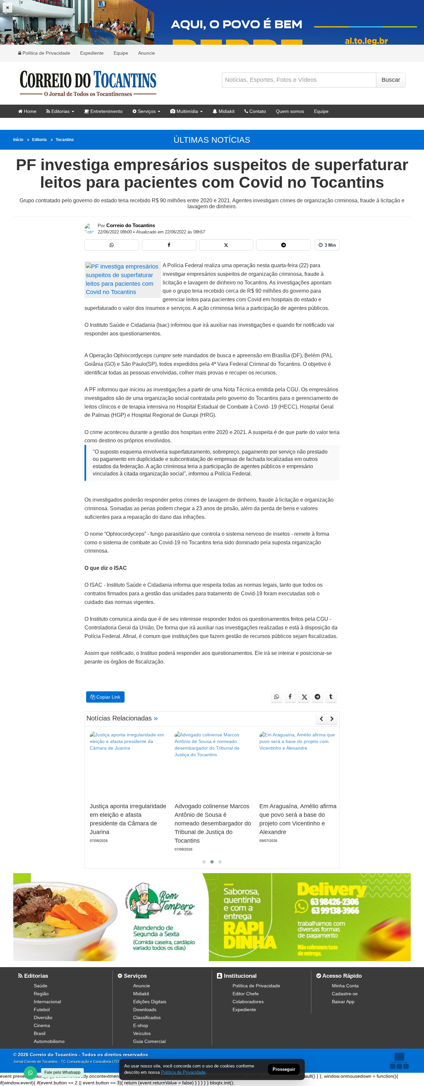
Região (41, 993)
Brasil (39, 1033)
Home (29, 111)
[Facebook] (169, 245)
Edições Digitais (149, 1001)
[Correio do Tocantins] (89, 228)
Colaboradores (248, 1001)
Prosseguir (284, 1069)
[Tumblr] (331, 697)
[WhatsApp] (30, 1072)
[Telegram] (283, 245)
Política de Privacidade (45, 53)
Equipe (121, 53)
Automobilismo (49, 1041)
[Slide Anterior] (321, 718)
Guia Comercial (149, 1041)
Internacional (47, 1001)
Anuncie (146, 53)
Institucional (239, 976)
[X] (226, 245)
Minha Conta (345, 985)
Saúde (40, 985)
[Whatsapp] (111, 245)
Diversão (43, 1017)
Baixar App (343, 1001)
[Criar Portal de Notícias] (399, 1060)
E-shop (140, 1025)
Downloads (144, 1009)
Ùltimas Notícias (212, 139)
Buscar (391, 79)
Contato (257, 111)
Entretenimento (106, 111)
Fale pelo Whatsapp (62, 1072)
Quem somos (290, 111)
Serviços (146, 111)
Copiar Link (107, 697)
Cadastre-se (345, 993)
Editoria (39, 139)
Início (18, 139)
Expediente (92, 53)
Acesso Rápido (341, 976)
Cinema (42, 1025)
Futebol (42, 1009)
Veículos (142, 1033)
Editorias (60, 111)
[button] (204, 862)
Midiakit (226, 111)
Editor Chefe (246, 993)
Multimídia (186, 111)
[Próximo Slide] (332, 718)
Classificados (147, 1017)
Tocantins (65, 139)
